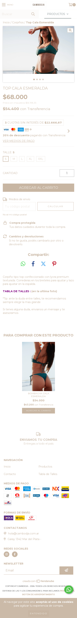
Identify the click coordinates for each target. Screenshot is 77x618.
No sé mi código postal (15, 214)
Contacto (10, 474)
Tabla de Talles (47, 474)
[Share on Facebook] (33, 264)
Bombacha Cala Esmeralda (38, 395)
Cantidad (10, 173)
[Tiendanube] (38, 582)
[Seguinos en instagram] (6, 554)
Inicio (6, 22)
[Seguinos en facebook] (15, 554)
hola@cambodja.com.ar (23, 533)
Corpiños (18, 22)
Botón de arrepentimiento (38, 594)
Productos (45, 466)
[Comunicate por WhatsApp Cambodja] (68, 589)
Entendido (38, 613)
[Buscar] (33, 14)
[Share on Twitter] (43, 264)
